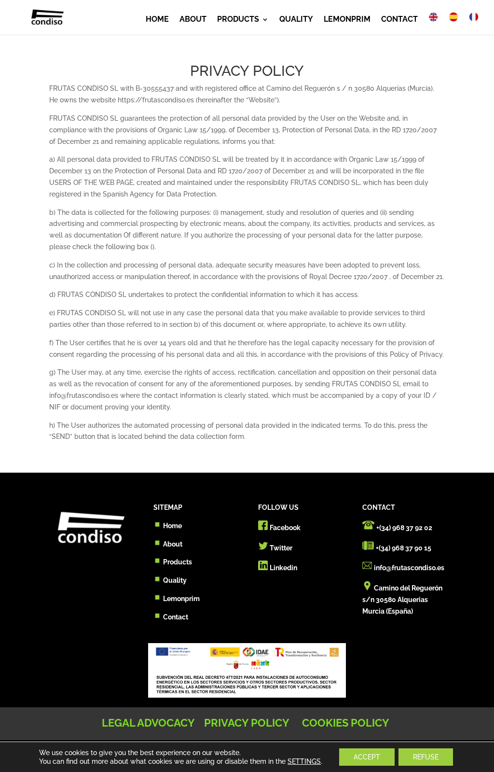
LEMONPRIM (347, 20)
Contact (175, 617)
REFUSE (426, 757)
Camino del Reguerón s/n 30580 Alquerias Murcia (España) (402, 599)
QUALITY (296, 20)
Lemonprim (181, 599)
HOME (157, 20)
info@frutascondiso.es (409, 568)
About (172, 544)
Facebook (285, 528)
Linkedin (283, 568)
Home (172, 526)
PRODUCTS (238, 20)
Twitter (281, 548)
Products (177, 562)
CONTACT (399, 20)
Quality (175, 580)
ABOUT (192, 20)
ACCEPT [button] (367, 757)
